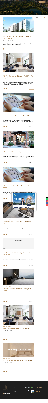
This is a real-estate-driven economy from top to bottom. (18, 350)
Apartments (7, 113)
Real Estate (9, 34)
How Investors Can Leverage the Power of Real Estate (17, 254)
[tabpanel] (18, 62)
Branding (9, 149)
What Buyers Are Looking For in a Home (17, 152)
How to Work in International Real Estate (17, 116)
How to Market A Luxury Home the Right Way (17, 223)
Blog (6, 34)
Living (9, 358)
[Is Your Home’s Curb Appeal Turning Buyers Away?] (18, 174)
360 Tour (36, 6)
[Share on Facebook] (3, 49)
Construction (10, 326)
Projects (33, 6)
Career (40, 6)
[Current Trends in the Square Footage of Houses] (18, 277)
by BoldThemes (10, 40)
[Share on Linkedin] (6, 49)
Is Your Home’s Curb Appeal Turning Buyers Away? (18, 187)
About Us (29, 6)
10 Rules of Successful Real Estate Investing (18, 360)
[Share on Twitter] (4, 49)
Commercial (9, 250)
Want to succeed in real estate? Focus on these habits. (17, 37)
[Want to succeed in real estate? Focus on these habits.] (18, 24)
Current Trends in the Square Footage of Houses (17, 290)
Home (25, 6)
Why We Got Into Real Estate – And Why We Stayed (18, 77)
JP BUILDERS (6, 2)
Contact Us (43, 6)
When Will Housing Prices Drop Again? (16, 328)
